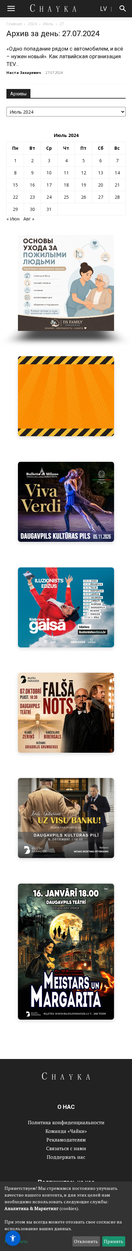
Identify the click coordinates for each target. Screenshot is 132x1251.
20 (100, 185)
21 (117, 185)
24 (49, 197)
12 (83, 173)
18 (66, 185)
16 (32, 185)
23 (32, 197)
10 (49, 173)
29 (15, 209)
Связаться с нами (66, 1148)
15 (15, 185)
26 (83, 197)
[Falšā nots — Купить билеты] (63, 713)
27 (100, 197)
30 (32, 209)
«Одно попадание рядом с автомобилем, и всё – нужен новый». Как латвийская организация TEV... (64, 56)
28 (117, 197)
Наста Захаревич (23, 72)
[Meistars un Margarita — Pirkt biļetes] (66, 952)
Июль (48, 24)
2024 (32, 24)
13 (100, 173)
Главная (14, 24)
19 (83, 185)
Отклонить (86, 1241)
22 (15, 197)
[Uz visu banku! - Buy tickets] (63, 818)
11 (66, 173)
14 (117, 173)
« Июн (13, 219)
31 (49, 209)
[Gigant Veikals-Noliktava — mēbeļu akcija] (66, 396)
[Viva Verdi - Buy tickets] (66, 502)
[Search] (123, 8)
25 (66, 197)
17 (49, 185)
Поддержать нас (66, 1157)
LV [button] (103, 8)
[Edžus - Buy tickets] (66, 607)
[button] (11, 8)
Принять (113, 1241)
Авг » (28, 219)
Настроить (16, 1241)
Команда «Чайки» (66, 1131)
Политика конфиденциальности (66, 1122)
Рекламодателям (66, 1139)
